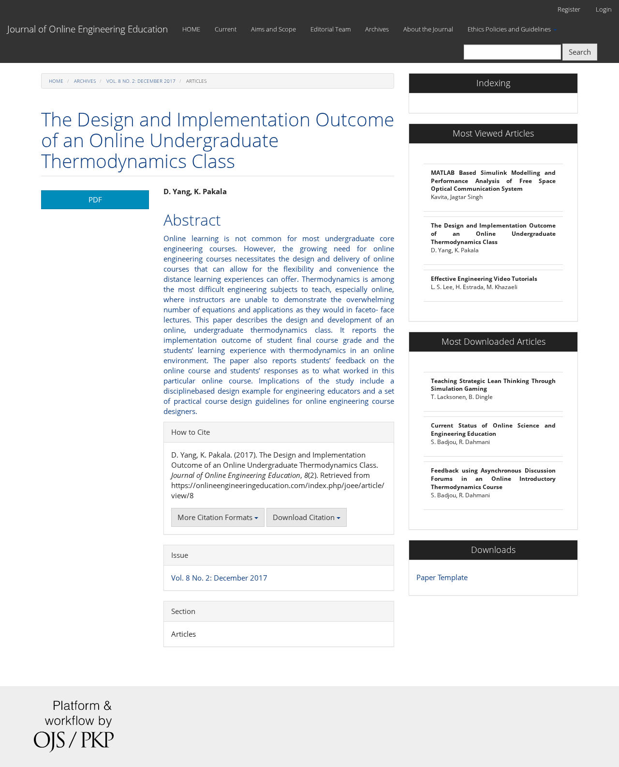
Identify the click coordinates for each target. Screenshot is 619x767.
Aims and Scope (273, 29)
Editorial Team (330, 29)
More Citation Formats (215, 517)
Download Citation (305, 517)
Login (604, 9)
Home (56, 80)
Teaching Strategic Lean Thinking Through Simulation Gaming (493, 385)
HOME (191, 29)
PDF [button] (95, 199)
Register (569, 9)
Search (580, 52)
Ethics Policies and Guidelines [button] (510, 29)
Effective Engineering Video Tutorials (484, 279)
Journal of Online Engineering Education (87, 29)
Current (225, 29)
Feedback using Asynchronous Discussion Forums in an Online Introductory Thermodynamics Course (493, 478)
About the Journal (428, 29)
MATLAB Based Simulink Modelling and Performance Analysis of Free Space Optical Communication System (493, 181)
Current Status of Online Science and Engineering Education (493, 429)
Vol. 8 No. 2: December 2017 (141, 80)
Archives (377, 29)
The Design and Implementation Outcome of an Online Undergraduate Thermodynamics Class (493, 233)
